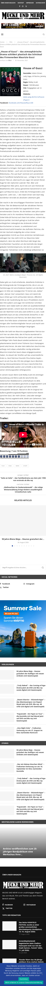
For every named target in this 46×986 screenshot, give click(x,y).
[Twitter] (26, 6)
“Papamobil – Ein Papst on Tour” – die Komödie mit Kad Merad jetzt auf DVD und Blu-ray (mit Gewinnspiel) (30, 717)
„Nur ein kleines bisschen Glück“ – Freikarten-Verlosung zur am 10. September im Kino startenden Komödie (30, 767)
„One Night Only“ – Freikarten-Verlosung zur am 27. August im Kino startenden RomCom (29, 730)
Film (10, 42)
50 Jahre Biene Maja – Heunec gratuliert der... (23, 539)
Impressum (30, 3)
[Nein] (42, 974)
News (17, 466)
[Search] (43, 34)
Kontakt (21, 3)
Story (25, 466)
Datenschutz (40, 3)
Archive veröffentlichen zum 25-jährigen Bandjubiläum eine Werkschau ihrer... (20, 851)
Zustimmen (24, 979)
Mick (9, 60)
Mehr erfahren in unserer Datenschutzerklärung (23, 982)
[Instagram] (22, 6)
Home (2, 42)
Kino (10, 466)
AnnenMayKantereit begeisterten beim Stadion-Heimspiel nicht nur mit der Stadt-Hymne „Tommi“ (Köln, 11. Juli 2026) (31, 945)
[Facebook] (19, 6)
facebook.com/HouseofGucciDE (21, 103)
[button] (2, 526)
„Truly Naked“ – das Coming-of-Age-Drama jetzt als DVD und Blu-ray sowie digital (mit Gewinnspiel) (31, 687)
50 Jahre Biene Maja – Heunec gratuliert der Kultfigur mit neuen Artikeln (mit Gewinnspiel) (30, 673)
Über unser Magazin (8, 3)
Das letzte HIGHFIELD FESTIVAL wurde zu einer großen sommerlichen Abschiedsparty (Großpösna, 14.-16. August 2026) (30, 927)
